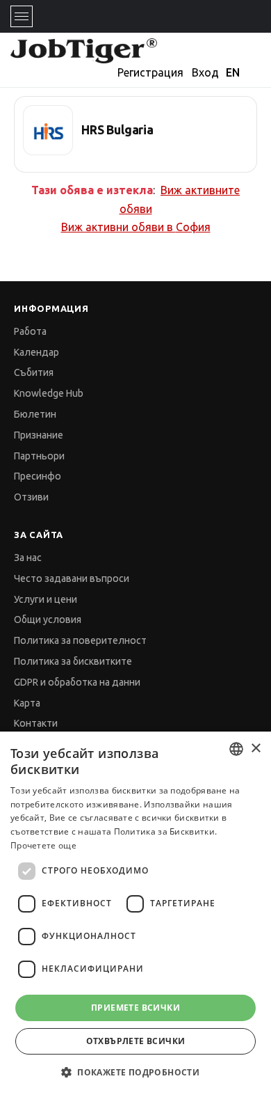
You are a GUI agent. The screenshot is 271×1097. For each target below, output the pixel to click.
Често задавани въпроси (71, 578)
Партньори (39, 455)
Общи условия (47, 619)
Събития (34, 372)
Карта (27, 703)
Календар (36, 352)
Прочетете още (43, 845)
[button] (135, 1072)
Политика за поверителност (80, 640)
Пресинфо (37, 476)
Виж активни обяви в (136, 227)
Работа (30, 331)
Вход (205, 72)
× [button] (255, 748)
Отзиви (31, 497)
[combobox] (236, 749)
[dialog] (135, 914)
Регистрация (150, 72)
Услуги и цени (45, 599)
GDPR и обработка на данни (77, 682)
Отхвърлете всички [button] (136, 1041)
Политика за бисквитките (73, 661)
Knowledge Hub (48, 393)
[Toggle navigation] (21, 16)
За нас (28, 557)
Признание (38, 435)
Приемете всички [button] (135, 1007)
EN (233, 72)
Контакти (36, 723)
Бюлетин (35, 414)
